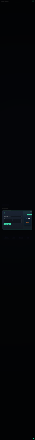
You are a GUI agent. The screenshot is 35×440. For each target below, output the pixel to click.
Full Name (5, 218)
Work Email (14, 218)
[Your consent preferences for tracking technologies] (33, 438)
